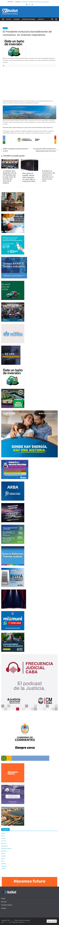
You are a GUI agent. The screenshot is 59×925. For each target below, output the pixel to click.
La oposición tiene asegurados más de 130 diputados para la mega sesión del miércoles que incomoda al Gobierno (9, 177)
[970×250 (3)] (29, 106)
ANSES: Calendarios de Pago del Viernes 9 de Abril (15, 150)
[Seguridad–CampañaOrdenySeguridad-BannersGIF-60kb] (12, 633)
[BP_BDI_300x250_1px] (14, 39)
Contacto (41, 19)
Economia (3, 840)
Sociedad (3, 863)
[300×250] (12, 214)
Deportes (3, 838)
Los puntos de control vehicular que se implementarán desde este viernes (44, 150)
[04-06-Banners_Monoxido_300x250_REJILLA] (12, 568)
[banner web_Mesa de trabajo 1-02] (25, 713)
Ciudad (3, 833)
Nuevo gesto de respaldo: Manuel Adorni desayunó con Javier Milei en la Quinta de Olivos (28, 177)
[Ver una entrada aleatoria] (56, 19)
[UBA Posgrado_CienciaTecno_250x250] (10, 346)
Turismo (3, 868)
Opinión (3, 853)
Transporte (4, 866)
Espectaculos (4, 845)
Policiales (3, 856)
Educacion (3, 843)
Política (8, 19)
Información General (28, 19)
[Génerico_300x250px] (12, 193)
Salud (2, 861)
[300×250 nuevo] (12, 482)
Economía (17, 19)
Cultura (3, 835)
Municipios (3, 851)
